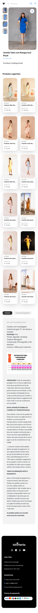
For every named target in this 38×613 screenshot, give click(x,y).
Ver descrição (7, 58)
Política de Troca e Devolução (13, 565)
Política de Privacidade (11, 562)
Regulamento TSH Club (12, 569)
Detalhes (7, 313)
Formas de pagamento (22, 313)
